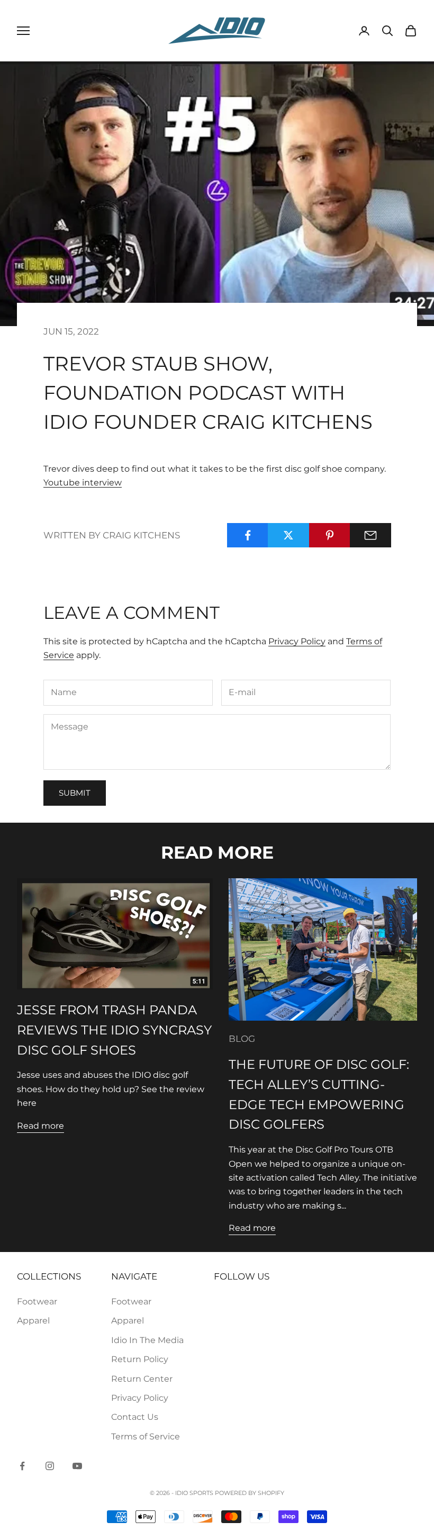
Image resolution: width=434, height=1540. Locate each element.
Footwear (37, 1301)
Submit (75, 793)
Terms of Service (145, 1436)
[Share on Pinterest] (330, 535)
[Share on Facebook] (248, 535)
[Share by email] (370, 535)
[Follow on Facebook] (22, 1466)
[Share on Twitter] (288, 535)
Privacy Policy (297, 641)
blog (242, 1038)
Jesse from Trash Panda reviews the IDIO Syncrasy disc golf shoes (114, 1030)
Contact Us (134, 1417)
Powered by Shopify (249, 1493)
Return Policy (139, 1359)
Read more (40, 1126)
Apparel (33, 1321)
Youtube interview (82, 483)
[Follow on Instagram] (49, 1466)
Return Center (142, 1379)
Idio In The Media (147, 1340)
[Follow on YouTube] (77, 1466)
